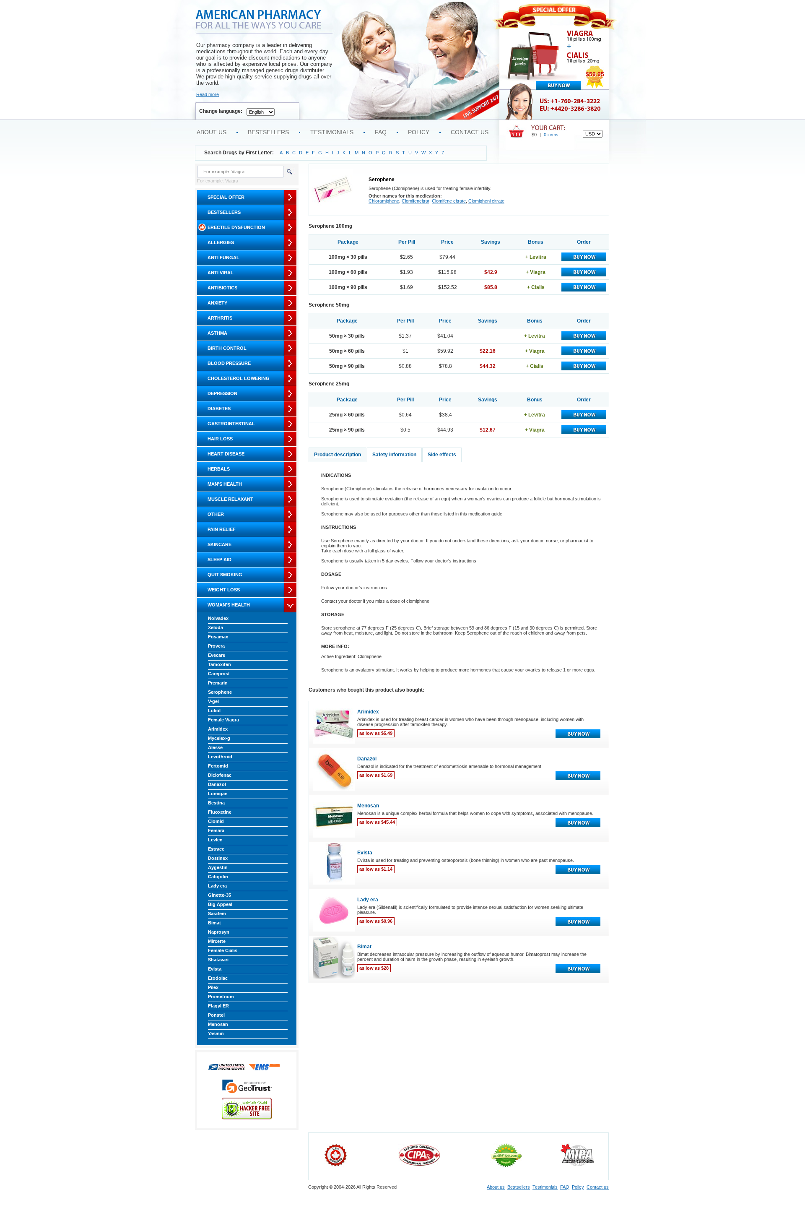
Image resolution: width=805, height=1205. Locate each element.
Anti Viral (221, 272)
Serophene (220, 692)
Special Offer (226, 197)
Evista (214, 968)
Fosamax (218, 636)
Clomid (216, 821)
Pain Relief (222, 529)
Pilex (213, 987)
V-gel (213, 701)
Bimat (214, 922)
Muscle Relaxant (230, 499)
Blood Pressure (229, 363)
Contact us (469, 132)
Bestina (216, 802)
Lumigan (218, 793)
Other (216, 514)
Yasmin (216, 1033)
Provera (216, 645)
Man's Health (225, 484)
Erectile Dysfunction (236, 227)
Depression (222, 393)
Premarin (218, 682)
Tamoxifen (219, 664)
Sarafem (217, 913)
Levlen (215, 839)
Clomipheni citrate (486, 200)
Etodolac (218, 978)
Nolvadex (218, 618)
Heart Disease (226, 453)
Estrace (216, 848)
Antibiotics (222, 287)
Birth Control (227, 348)
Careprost (219, 673)
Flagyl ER (218, 1005)
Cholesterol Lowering (239, 378)
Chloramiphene (384, 200)
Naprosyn (218, 931)
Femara (216, 830)
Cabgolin (218, 876)
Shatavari (218, 959)
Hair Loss (220, 438)
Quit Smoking (225, 574)
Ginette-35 (219, 895)
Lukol (214, 710)
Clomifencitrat (415, 200)
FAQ (381, 132)
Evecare (216, 655)
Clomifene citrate (449, 200)
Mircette (217, 941)
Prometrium (221, 996)
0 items (551, 134)
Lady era (217, 885)
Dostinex (218, 858)
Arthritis (220, 317)
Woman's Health (229, 604)
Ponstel (216, 1015)
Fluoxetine (219, 812)
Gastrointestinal (231, 423)
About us (211, 132)
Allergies (221, 242)
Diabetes (219, 408)
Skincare (219, 544)
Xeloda (215, 627)
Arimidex (218, 728)
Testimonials (331, 132)
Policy (418, 132)
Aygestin (218, 867)
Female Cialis (222, 950)
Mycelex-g (219, 738)
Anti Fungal (223, 257)
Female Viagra (223, 719)
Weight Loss (224, 589)
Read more (207, 94)
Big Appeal (220, 904)
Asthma (217, 333)
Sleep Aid (219, 559)
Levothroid (220, 756)
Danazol (217, 784)
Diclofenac (219, 775)
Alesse (215, 747)
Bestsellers (268, 132)
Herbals (219, 468)
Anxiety (217, 302)
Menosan (218, 1024)
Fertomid (218, 765)
